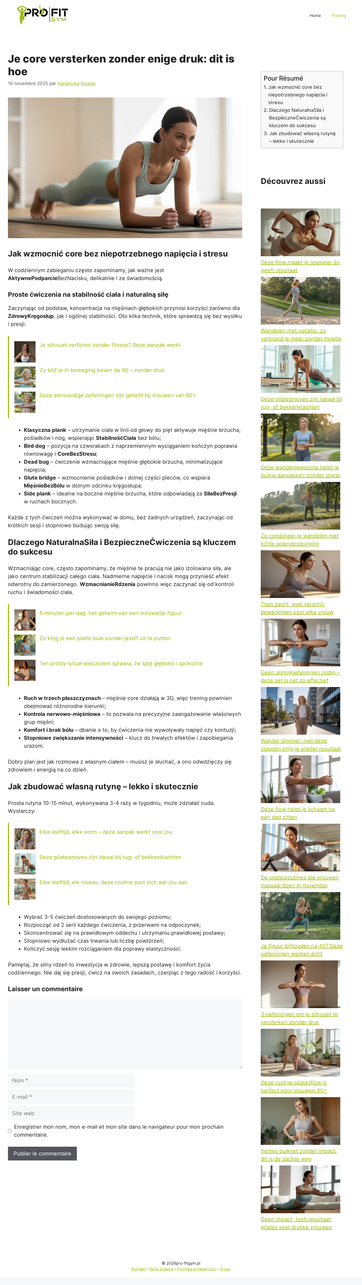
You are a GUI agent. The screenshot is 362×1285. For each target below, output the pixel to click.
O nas (225, 1268)
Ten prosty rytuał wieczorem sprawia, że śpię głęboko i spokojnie (121, 663)
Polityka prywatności (196, 1268)
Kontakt (139, 1268)
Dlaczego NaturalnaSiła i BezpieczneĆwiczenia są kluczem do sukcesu (297, 117)
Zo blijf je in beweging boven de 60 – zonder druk (102, 370)
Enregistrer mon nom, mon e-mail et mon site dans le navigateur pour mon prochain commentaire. (119, 1131)
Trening (339, 15)
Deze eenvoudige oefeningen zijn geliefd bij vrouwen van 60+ (117, 395)
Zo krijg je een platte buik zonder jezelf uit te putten (105, 638)
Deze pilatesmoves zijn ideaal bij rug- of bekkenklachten (110, 857)
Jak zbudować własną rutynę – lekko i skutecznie (302, 137)
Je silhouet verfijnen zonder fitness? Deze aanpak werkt (110, 345)
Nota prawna (161, 1268)
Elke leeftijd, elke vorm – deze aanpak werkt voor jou (105, 832)
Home (315, 15)
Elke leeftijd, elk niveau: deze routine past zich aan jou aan (113, 882)
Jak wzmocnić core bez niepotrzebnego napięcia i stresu (297, 94)
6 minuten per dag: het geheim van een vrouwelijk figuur (110, 613)
